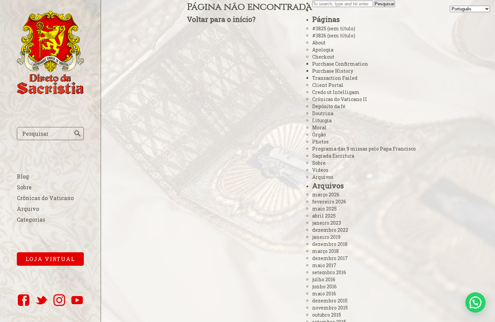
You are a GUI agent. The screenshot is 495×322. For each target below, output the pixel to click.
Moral (319, 127)
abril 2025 (324, 216)
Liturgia (322, 120)
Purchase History (332, 71)
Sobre (24, 187)
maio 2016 (324, 293)
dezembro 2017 (330, 258)
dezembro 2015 (330, 300)
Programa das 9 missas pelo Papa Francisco (364, 149)
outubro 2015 (326, 315)
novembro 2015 (330, 307)
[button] (475, 302)
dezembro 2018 (330, 244)
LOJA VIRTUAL (50, 258)
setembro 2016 (329, 272)
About (319, 42)
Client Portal (327, 85)
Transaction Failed (335, 78)
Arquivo (28, 208)
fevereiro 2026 (329, 201)
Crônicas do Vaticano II (339, 99)
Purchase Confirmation (340, 64)
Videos (320, 170)
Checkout (323, 57)
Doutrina (322, 113)
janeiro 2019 (326, 237)
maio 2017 (324, 265)
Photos (320, 141)
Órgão (319, 134)
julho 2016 (323, 279)
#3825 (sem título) (333, 28)
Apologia (322, 49)
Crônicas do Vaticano (45, 197)
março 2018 (325, 251)
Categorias (31, 219)
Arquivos (322, 177)
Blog (23, 176)
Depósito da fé (328, 106)
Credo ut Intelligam (336, 92)
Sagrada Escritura (333, 156)
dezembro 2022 (330, 230)
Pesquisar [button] (384, 3)
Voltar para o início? (221, 19)
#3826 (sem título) (333, 35)
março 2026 (325, 194)
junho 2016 (324, 286)
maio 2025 (324, 208)
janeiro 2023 (326, 223)
